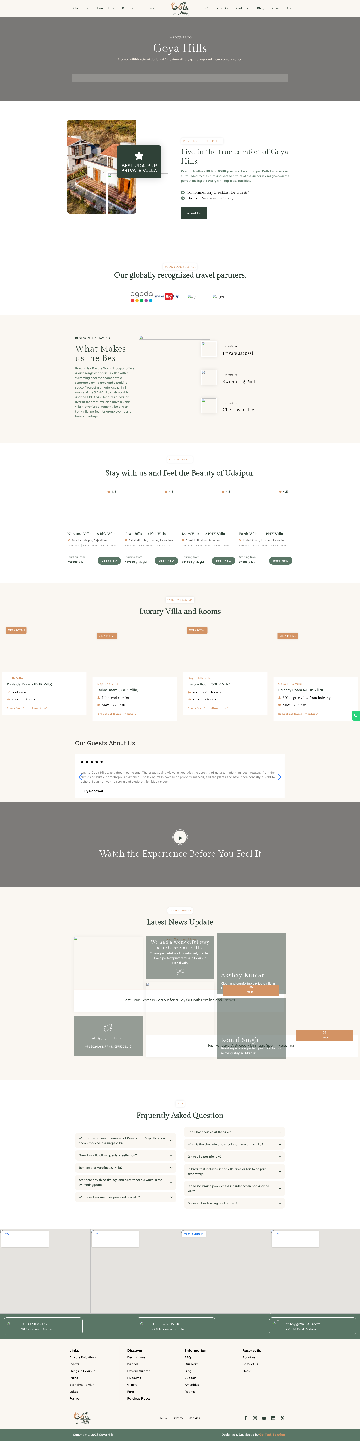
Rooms (128, 8)
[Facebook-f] (246, 1418)
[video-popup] (180, 837)
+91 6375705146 (166, 1324)
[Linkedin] (273, 1418)
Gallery (242, 8)
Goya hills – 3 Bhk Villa (145, 534)
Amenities (105, 8)
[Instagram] (255, 1418)
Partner (147, 8)
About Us (80, 8)
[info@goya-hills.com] (108, 1027)
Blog (260, 8)
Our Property (217, 8)
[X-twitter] (282, 1418)
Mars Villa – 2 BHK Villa (203, 534)
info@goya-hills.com (108, 1038)
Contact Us (282, 8)
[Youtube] (264, 1418)
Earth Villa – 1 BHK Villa (261, 534)
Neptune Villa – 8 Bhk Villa (92, 534)
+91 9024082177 (33, 1324)
